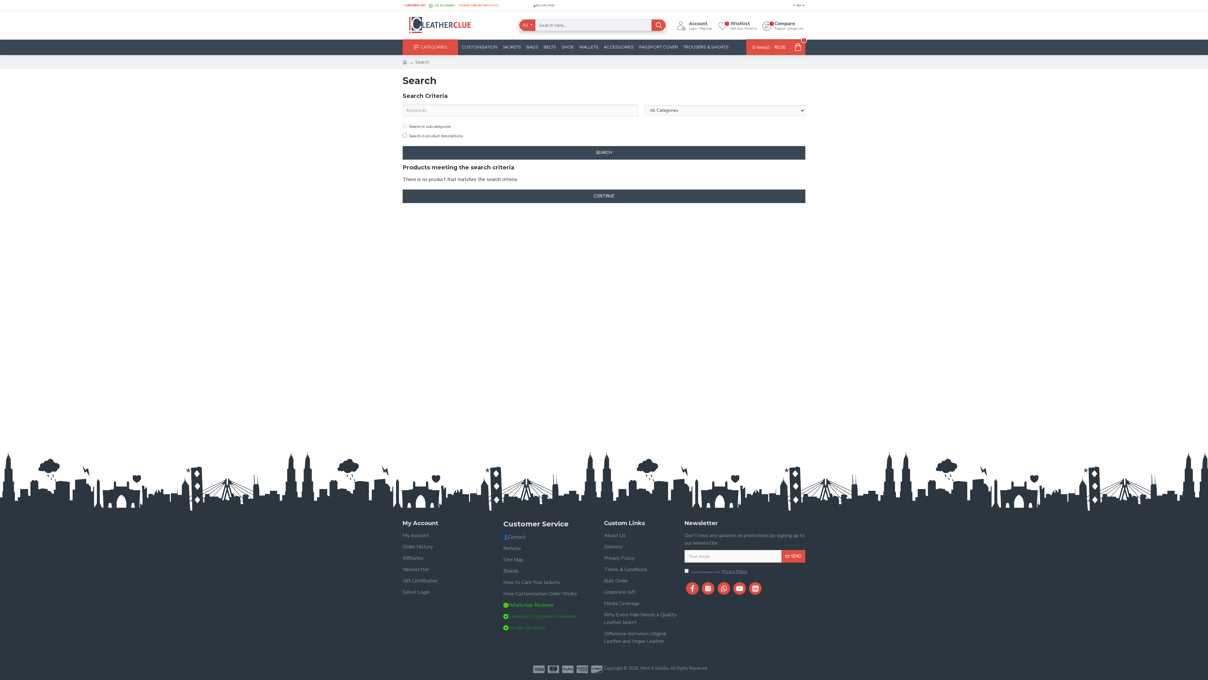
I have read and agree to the (719, 572)
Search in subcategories (430, 126)
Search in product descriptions (436, 136)
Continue (604, 196)
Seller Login (544, 5)
